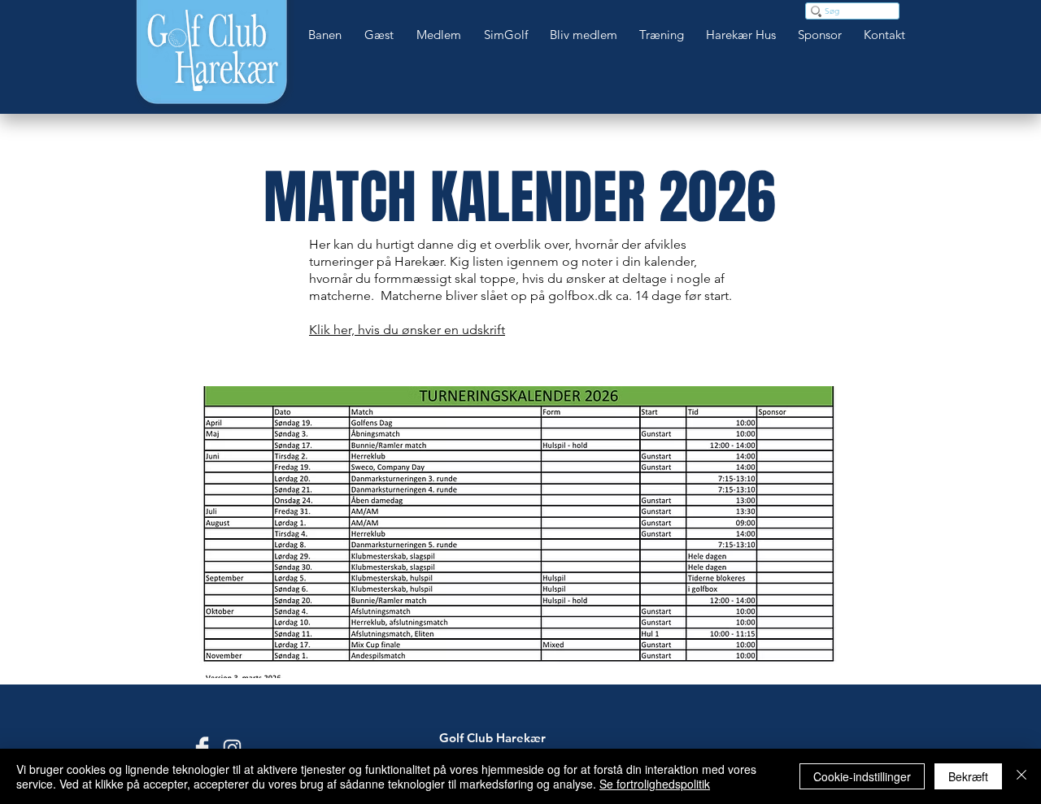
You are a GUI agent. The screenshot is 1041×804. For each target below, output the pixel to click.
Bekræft (968, 776)
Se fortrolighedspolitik (654, 784)
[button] (328, 35)
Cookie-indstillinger (862, 776)
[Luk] (1021, 776)
